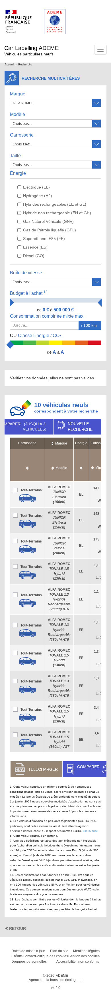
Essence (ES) (35, 247)
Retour (17, 928)
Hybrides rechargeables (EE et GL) (54, 204)
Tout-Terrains (31, 490)
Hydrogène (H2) (37, 195)
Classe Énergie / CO (35, 336)
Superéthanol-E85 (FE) (44, 238)
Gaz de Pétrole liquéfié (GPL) (49, 230)
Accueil (9, 64)
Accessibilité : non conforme (78, 962)
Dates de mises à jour (28, 951)
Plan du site (59, 951)
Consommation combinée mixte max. (48, 316)
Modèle (17, 114)
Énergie (18, 173)
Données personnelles (29, 962)
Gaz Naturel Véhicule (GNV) (48, 221)
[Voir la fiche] (27, 498)
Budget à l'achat (29, 293)
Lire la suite (90, 830)
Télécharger (43, 769)
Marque (17, 93)
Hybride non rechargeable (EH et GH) (57, 213)
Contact (29, 956)
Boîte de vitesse (26, 272)
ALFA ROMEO (59, 599)
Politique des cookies (51, 956)
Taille (15, 155)
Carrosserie (22, 135)
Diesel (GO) (33, 255)
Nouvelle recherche (80, 426)
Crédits (16, 956)
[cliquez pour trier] (27, 465)
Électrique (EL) (36, 187)
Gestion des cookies (84, 956)
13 (46, 292)
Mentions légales (86, 951)
